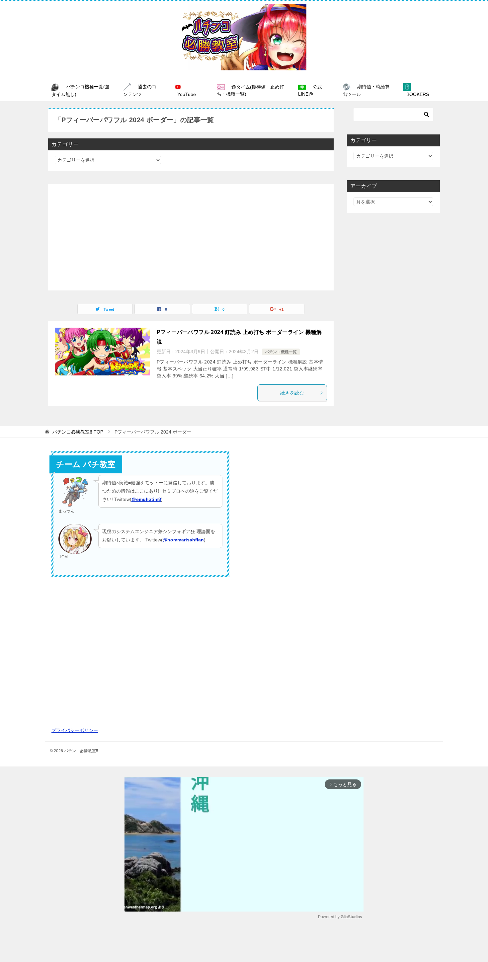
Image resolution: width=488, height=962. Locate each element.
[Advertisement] (191, 237)
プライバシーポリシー (74, 730)
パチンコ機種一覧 (281, 352)
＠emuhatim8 (146, 499)
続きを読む (292, 392)
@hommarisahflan (183, 539)
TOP (77, 432)
